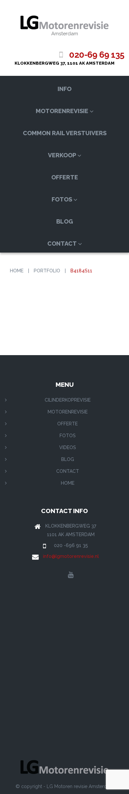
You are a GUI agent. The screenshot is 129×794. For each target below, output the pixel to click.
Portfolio (47, 270)
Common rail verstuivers (65, 133)
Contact (62, 243)
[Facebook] (58, 575)
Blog (64, 221)
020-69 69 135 (96, 55)
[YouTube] (70, 575)
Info (64, 88)
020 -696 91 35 (71, 545)
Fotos (62, 199)
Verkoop (62, 155)
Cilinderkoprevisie (68, 400)
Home (16, 270)
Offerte (64, 177)
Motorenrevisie (62, 110)
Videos (67, 447)
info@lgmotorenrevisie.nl (71, 556)
